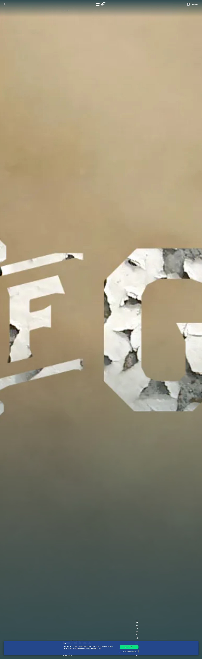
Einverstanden (129, 647)
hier (100, 648)
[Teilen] (137, 638)
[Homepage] (101, 4)
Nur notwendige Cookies (129, 651)
